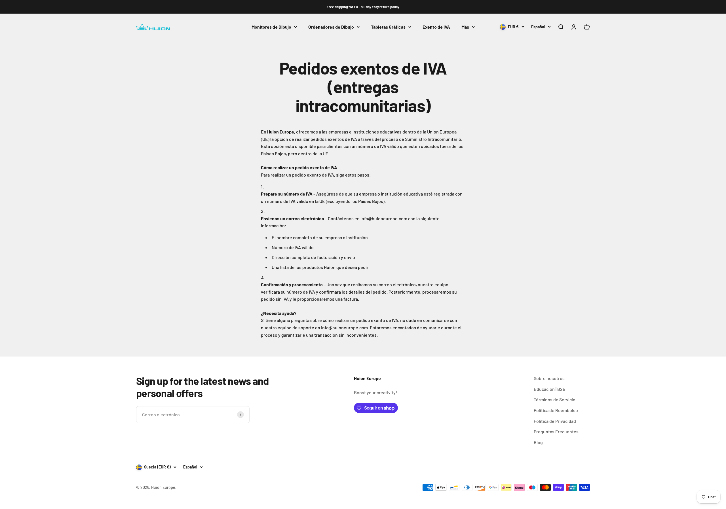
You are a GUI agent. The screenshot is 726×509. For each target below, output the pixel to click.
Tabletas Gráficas (388, 26)
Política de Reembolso (556, 410)
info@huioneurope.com (383, 218)
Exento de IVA (436, 26)
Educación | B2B (549, 389)
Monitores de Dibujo (271, 26)
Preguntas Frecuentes (556, 431)
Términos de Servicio (554, 399)
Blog (538, 442)
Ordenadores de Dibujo (331, 26)
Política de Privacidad (555, 421)
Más (465, 26)
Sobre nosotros (549, 378)
